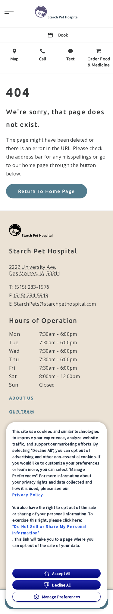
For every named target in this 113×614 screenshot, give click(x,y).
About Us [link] (21, 398)
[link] (56, 12)
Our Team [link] (21, 411)
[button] (9, 13)
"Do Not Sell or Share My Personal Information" (49, 529)
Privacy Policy (27, 494)
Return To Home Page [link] (46, 191)
